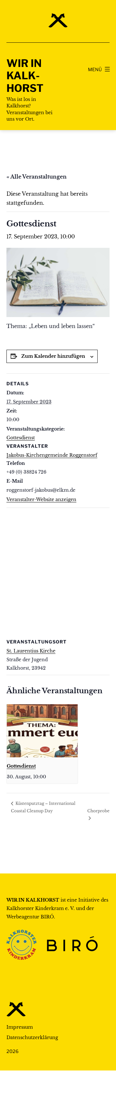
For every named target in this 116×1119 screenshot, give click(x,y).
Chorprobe (98, 810)
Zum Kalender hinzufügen (53, 356)
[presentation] (42, 731)
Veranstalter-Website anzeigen (41, 499)
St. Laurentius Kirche (30, 651)
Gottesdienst (20, 438)
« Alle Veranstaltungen (36, 176)
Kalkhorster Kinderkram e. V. (40, 908)
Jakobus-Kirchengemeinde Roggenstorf (51, 455)
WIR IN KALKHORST (25, 75)
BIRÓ (47, 917)
